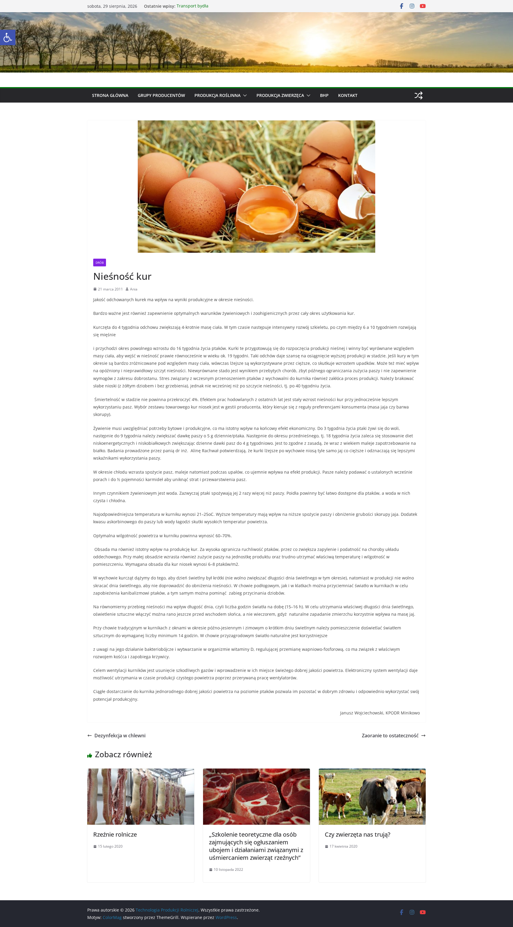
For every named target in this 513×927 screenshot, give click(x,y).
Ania (133, 289)
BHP (324, 95)
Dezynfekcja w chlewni (119, 735)
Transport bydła (192, 6)
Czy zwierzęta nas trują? (357, 834)
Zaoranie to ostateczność (390, 735)
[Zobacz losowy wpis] (418, 95)
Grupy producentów (161, 95)
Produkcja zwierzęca (280, 95)
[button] (7, 37)
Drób (100, 262)
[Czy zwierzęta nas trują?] (372, 772)
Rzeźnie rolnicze (115, 834)
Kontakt (347, 95)
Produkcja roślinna (217, 95)
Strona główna (110, 95)
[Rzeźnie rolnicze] (140, 772)
